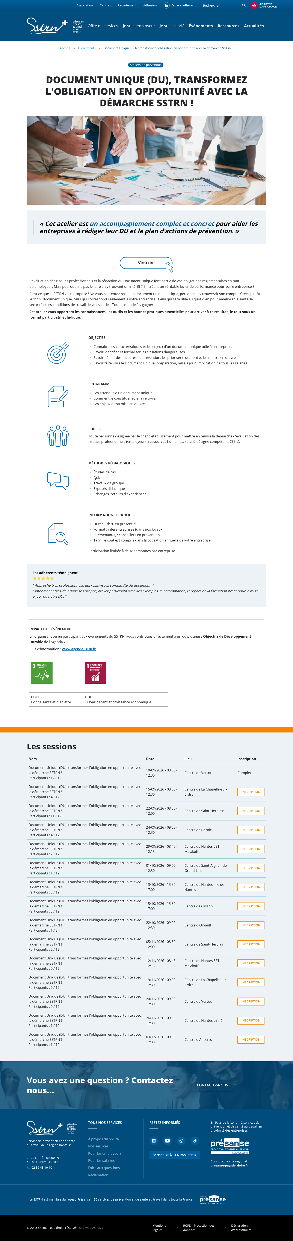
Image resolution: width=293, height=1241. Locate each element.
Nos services (98, 1146)
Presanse (213, 1199)
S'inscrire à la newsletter (174, 1155)
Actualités (254, 25)
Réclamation (98, 1175)
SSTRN (52, 1128)
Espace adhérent (183, 5)
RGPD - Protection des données (198, 1227)
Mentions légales (159, 1227)
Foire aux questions (104, 1167)
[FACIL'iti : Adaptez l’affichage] (264, 5)
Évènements (87, 48)
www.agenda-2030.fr (79, 649)
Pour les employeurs (105, 1153)
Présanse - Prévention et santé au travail (230, 1146)
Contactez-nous (212, 1085)
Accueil (65, 48)
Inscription (251, 792)
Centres (105, 5)
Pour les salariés (101, 1160)
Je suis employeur (139, 25)
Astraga (97, 1228)
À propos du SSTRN (103, 1139)
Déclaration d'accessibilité (241, 1227)
